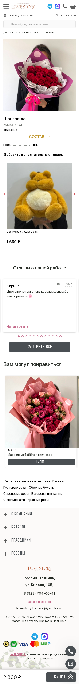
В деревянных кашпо (47, 494)
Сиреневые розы (16, 494)
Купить (61, 677)
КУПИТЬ (41, 462)
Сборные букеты (41, 487)
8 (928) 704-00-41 (39, 593)
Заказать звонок (39, 602)
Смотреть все (39, 347)
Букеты (58, 481)
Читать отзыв (17, 327)
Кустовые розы (14, 487)
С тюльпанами (14, 500)
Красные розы (38, 500)
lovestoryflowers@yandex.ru (39, 608)
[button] (19, 336)
